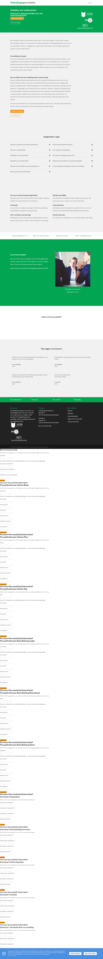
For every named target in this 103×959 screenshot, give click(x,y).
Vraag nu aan (3, 532)
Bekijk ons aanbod (17, 18)
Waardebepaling (73, 416)
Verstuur (2, 480)
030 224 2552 (47, 426)
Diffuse (14, 955)
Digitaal (70, 410)
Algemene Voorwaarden (75, 419)
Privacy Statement (73, 422)
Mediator (70, 413)
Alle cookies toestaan (90, 953)
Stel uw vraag (16, 22)
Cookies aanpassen (75, 953)
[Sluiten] (99, 953)
